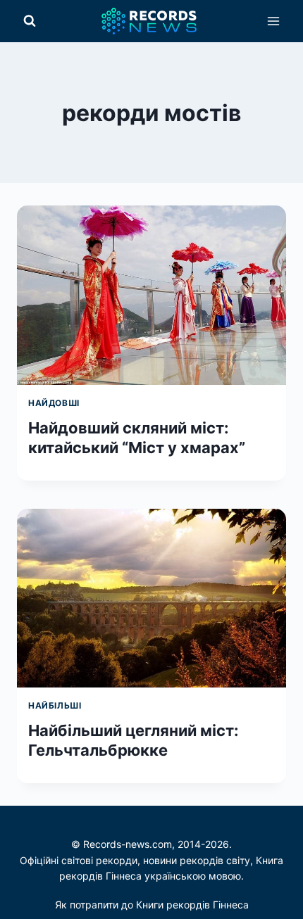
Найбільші (54, 705)
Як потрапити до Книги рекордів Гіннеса (152, 905)
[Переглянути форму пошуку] (29, 21)
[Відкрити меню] (273, 21)
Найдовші (54, 403)
